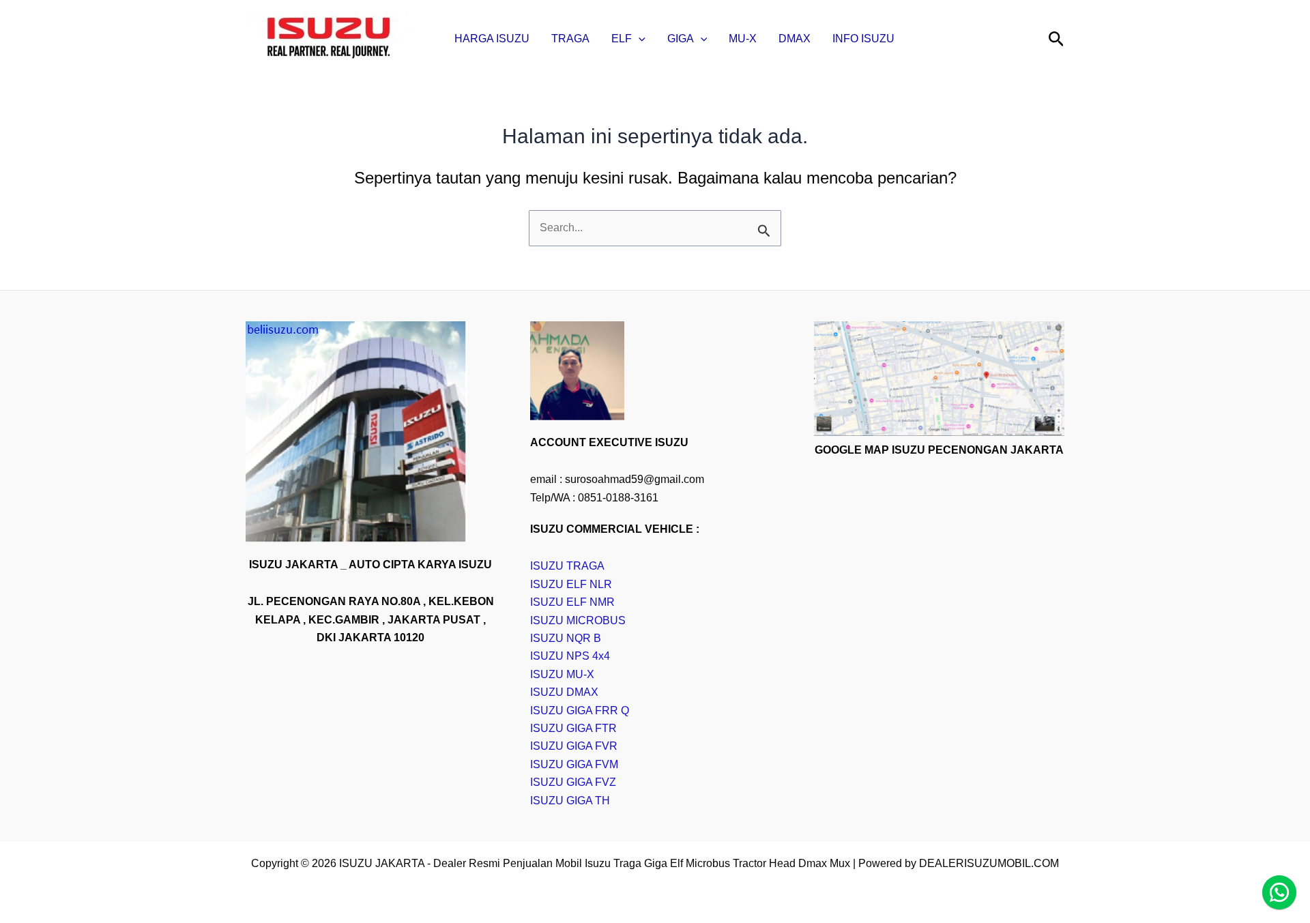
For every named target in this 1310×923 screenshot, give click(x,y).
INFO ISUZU (863, 38)
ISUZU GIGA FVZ (573, 782)
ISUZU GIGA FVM (574, 764)
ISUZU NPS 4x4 (570, 656)
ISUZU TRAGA (567, 566)
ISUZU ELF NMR (572, 602)
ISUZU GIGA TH (570, 800)
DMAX (794, 38)
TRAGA (570, 38)
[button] (638, 39)
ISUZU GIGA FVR (573, 746)
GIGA (680, 38)
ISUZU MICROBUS (578, 620)
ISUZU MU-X (562, 674)
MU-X (743, 38)
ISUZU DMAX (564, 692)
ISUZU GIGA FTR (573, 728)
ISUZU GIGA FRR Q (579, 710)
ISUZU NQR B (565, 638)
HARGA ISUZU (491, 38)
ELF (621, 38)
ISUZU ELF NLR (571, 584)
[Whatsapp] (1279, 892)
